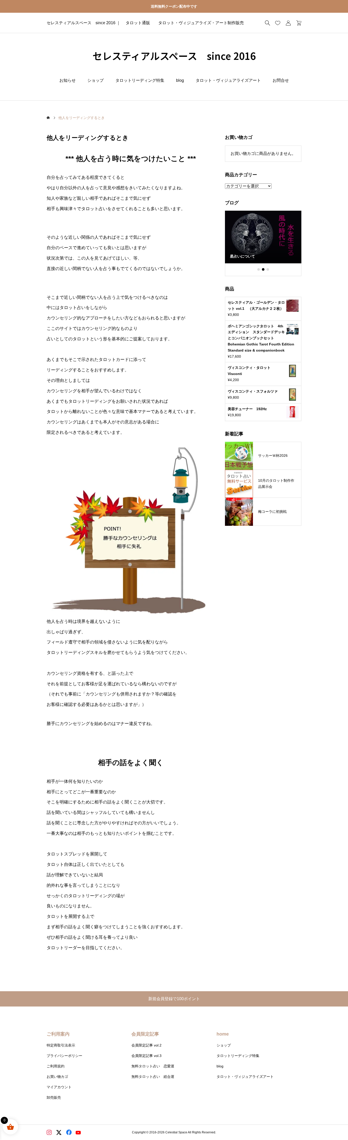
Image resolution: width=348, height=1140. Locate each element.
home (223, 1034)
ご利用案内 (58, 1034)
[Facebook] (69, 1133)
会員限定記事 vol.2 (146, 1045)
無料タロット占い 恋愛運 (152, 1066)
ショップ (95, 80)
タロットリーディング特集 (139, 80)
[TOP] (332, 1124)
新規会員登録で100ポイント (176, 999)
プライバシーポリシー (64, 1056)
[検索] (267, 23)
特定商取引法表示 (61, 1045)
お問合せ (281, 80)
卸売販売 (54, 1097)
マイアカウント (59, 1087)
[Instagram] (50, 1133)
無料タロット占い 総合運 (152, 1077)
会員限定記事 (145, 1034)
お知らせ (67, 80)
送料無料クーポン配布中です (174, 6)
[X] (59, 1133)
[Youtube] (79, 1133)
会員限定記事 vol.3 (146, 1056)
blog (180, 80)
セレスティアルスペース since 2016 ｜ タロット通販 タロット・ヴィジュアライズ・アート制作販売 (145, 23)
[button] (258, 269)
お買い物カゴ (57, 1077)
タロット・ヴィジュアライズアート (228, 80)
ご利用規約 (55, 1066)
